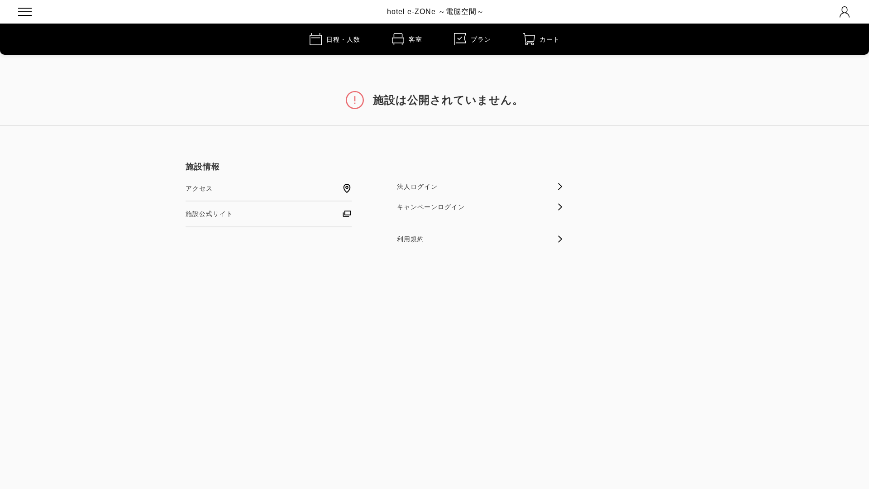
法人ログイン (417, 186)
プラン (481, 39)
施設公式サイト (209, 213)
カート (550, 39)
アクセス (199, 188)
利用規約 (410, 239)
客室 (415, 39)
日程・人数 (343, 39)
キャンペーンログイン (431, 207)
